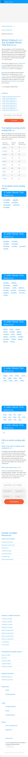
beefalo (4, 147)
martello (6, 246)
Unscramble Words (6, 553)
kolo (14, 417)
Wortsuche (4, 658)
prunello (22, 246)
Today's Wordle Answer (7, 559)
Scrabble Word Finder (7, 542)
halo (19, 415)
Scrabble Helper (6, 556)
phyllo (5, 337)
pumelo (6, 339)
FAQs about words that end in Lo (10, 110)
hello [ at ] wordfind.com (11, 725)
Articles (7, 690)
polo (10, 420)
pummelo (4, 154)
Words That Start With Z (8, 630)
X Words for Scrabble (7, 624)
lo (4, 433)
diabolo (4, 164)
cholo (17, 376)
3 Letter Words (5, 644)
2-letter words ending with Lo (9, 108)
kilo (9, 417)
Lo (2, 86)
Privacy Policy (9, 738)
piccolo (4, 158)
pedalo (19, 334)
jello (15, 381)
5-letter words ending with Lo (9, 105)
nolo (4, 420)
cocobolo (14, 244)
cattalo (15, 285)
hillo (20, 378)
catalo (17, 329)
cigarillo (15, 200)
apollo (5, 329)
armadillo (6, 200)
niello (13, 334)
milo (23, 417)
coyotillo (6, 202)
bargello (6, 241)
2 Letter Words (5, 642)
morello (6, 290)
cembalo (4, 178)
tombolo (4, 161)
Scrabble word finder (10, 706)
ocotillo (14, 246)
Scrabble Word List (10, 694)
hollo (5, 381)
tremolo (22, 293)
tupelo (5, 342)
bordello (14, 241)
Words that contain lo (7, 676)
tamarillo (16, 205)
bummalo (4, 151)
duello (5, 332)
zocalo (12, 342)
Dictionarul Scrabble (7, 666)
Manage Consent (10, 746)
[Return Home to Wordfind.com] (2, 2)
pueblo (20, 337)
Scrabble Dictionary (7, 550)
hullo (10, 381)
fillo (4, 378)
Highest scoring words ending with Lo (11, 96)
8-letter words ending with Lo (9, 100)
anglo (5, 376)
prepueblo (7, 205)
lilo (19, 417)
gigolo (19, 332)
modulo (6, 334)
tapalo (20, 339)
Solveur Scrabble (6, 655)
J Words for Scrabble (7, 618)
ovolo (22, 381)
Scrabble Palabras (6, 663)
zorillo (4, 168)
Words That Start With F (8, 636)
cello (11, 376)
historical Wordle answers (14, 81)
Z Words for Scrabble (7, 621)
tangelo (6, 293)
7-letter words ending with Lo (9, 101)
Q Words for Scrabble (7, 627)
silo (15, 420)
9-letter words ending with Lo (9, 98)
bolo (4, 415)
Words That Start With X (8, 639)
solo (19, 420)
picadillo (15, 202)
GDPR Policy (8, 729)
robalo (13, 339)
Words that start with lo (7, 679)
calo (9, 415)
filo (15, 415)
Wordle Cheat (5, 548)
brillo (11, 329)
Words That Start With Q (8, 633)
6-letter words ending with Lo (9, 103)
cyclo (23, 376)
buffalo (4, 171)
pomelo (13, 337)
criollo (4, 175)
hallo (9, 378)
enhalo (12, 332)
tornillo (5, 249)
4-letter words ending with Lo (9, 106)
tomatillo (6, 207)
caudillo (6, 244)
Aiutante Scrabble (6, 660)
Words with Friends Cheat (8, 545)
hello (15, 378)
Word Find (8, 2)
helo (4, 417)
